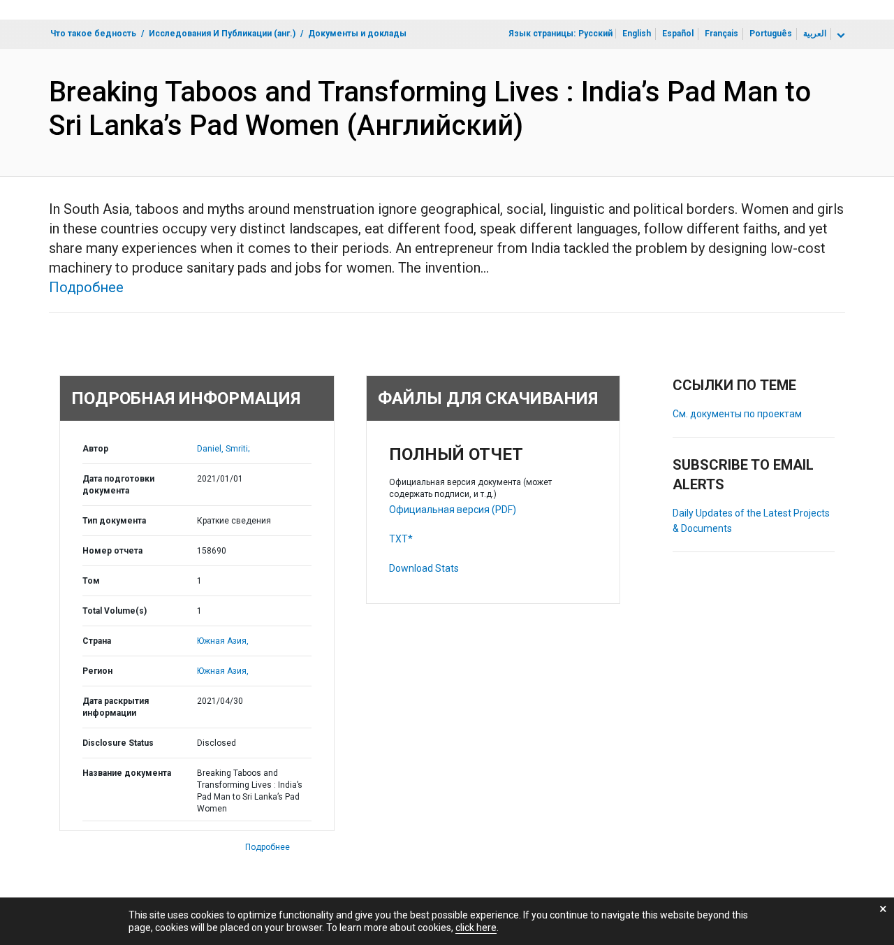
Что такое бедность (93, 33)
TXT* (401, 538)
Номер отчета (112, 551)
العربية (814, 33)
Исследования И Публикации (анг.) (222, 33)
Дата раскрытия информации (115, 707)
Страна (96, 641)
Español (678, 33)
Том (91, 581)
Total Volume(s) (114, 611)
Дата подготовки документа (118, 485)
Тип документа (114, 521)
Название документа (126, 773)
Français (721, 33)
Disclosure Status (118, 743)
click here (476, 927)
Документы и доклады (357, 33)
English (636, 33)
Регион (97, 671)
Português (770, 33)
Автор (95, 449)
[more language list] (839, 35)
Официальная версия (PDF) (452, 509)
